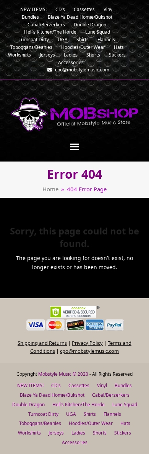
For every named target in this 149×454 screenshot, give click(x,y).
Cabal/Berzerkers (111, 395)
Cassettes (78, 385)
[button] (74, 147)
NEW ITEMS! (30, 385)
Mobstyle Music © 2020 (63, 374)
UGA (71, 414)
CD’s (56, 385)
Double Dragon (28, 404)
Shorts (100, 433)
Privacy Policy (87, 342)
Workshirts (29, 433)
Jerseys (56, 433)
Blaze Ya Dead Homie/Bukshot (52, 395)
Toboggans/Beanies (40, 423)
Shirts (90, 414)
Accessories (74, 442)
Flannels (112, 414)
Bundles (123, 385)
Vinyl (102, 385)
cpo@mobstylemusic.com (89, 350)
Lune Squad (124, 404)
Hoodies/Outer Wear (91, 423)
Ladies (78, 433)
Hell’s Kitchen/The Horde (78, 404)
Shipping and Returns (42, 342)
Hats (125, 423)
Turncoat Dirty (43, 414)
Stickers (122, 433)
